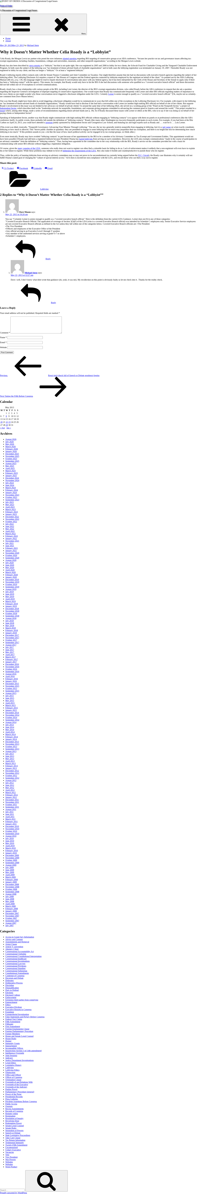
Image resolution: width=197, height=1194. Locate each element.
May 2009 (9, 872)
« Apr (2, 428)
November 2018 (12, 611)
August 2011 (10, 809)
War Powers (10, 1159)
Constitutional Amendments (17, 973)
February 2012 (11, 795)
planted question (70, 58)
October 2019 (11, 584)
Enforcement (10, 997)
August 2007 (10, 923)
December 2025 (12, 454)
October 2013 (11, 746)
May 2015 (9, 700)
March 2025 (10, 471)
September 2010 (12, 833)
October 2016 (11, 669)
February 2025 (11, 473)
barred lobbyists (86, 139)
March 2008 (10, 906)
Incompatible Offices (14, 1048)
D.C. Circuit (143, 155)
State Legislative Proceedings (17, 1135)
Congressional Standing (15, 968)
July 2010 (9, 838)
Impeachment (11, 1046)
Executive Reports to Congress (18, 1009)
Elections (9, 992)
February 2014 (11, 737)
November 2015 (12, 686)
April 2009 (10, 875)
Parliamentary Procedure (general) (19, 1092)
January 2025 (11, 475)
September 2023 (12, 500)
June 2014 (9, 727)
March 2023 (10, 509)
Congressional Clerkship (15, 954)
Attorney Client (11, 949)
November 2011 (12, 802)
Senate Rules (10, 1128)
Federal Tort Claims (13, 1019)
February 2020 (11, 575)
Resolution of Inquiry (14, 1118)
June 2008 (9, 899)
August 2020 (10, 560)
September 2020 (12, 558)
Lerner (111, 94)
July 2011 (9, 812)
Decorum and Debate (14, 978)
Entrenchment (11, 1002)
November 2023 (12, 495)
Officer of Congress (13, 1077)
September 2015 (12, 691)
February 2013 (11, 766)
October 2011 (11, 804)
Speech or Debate (12, 1133)
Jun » (8, 428)
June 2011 (9, 814)
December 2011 (12, 800)
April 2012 (10, 790)
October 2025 (11, 458)
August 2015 (10, 693)
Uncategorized (11, 1147)
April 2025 (10, 468)
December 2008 (12, 884)
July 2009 (9, 867)
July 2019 (9, 592)
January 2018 (11, 633)
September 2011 (12, 807)
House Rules (10, 1038)
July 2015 (9, 696)
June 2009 (9, 870)
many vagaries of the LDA (29, 148)
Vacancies (9, 1152)
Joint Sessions (11, 1055)
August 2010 (10, 836)
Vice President (11, 1157)
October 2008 (11, 889)
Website (3, 347)
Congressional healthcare (16, 959)
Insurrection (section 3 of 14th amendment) (23, 1051)
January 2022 (11, 538)
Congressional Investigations (17, 961)
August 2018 (10, 618)
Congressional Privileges (15, 966)
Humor (8, 1041)
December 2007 (12, 913)
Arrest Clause (11, 944)
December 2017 (12, 635)
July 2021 (9, 543)
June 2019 (9, 594)
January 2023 (11, 514)
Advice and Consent (14, 939)
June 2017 (9, 650)
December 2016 (12, 664)
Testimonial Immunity (14, 1142)
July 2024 (9, 483)
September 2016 (12, 671)
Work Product (11, 1167)
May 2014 (9, 729)
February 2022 (11, 536)
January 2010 (11, 853)
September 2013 (12, 749)
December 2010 (12, 826)
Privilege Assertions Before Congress (21, 1101)
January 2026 (11, 451)
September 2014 (12, 720)
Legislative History (13, 1065)
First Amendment (12, 1026)
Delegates (9, 980)
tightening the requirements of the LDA (79, 151)
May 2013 (9, 758)
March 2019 (10, 601)
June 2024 (9, 485)
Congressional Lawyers (15, 963)
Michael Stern (33, 45)
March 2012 (10, 792)
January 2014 (11, 739)
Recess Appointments (14, 1109)
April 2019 (10, 599)
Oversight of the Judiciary (16, 1087)
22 (7, 422)
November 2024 (12, 480)
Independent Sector (8, 108)
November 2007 (12, 916)
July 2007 (9, 925)
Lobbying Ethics (12, 1070)
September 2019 (12, 587)
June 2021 (9, 546)
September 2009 (12, 862)
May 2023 (9, 504)
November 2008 (12, 887)
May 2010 (9, 843)
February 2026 (11, 449)
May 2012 (9, 788)
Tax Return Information (15, 1140)
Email (3, 342)
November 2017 (12, 638)
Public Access (11, 1104)
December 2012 (12, 771)
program (49, 122)
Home (8, 38)
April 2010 (10, 846)
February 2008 (11, 908)
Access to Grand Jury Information (19, 937)
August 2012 (10, 780)
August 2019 (10, 589)
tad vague (167, 127)
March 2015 (10, 705)
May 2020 (9, 567)
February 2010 (11, 850)
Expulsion (9, 1012)
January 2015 (11, 710)
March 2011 (10, 819)
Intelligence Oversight (14, 1053)
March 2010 (10, 848)
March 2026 (10, 446)
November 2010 (12, 829)
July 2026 (9, 442)
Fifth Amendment (12, 1021)
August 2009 (10, 865)
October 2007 (11, 918)
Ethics (8, 1005)
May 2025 (9, 466)
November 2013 (12, 744)
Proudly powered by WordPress (13, 1193)
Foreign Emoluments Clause (17, 1029)
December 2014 (12, 713)
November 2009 (12, 858)
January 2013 (11, 768)
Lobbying (44, 189)
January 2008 (11, 911)
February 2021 (11, 548)
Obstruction (10, 1072)
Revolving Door (12, 1121)
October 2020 (11, 555)
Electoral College (12, 995)
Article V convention (14, 946)
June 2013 (9, 756)
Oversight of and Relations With (19, 1082)
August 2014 (10, 722)
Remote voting (11, 1113)
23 (9, 422)
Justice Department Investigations (19, 1060)
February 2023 (11, 512)
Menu (83, 34)
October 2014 (11, 717)
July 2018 (9, 621)
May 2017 (9, 652)
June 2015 (9, 698)
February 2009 (11, 879)
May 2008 (9, 901)
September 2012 (12, 778)
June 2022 (9, 526)
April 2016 (10, 676)
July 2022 (9, 524)
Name (3, 337)
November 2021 (12, 541)
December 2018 (12, 608)
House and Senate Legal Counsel (19, 1036)
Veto (7, 1155)
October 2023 (11, 497)
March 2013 (10, 763)
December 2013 (12, 742)
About (8, 41)
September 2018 (12, 616)
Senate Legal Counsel (14, 1126)
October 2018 (11, 613)
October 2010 (11, 831)
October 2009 (11, 860)
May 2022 (9, 529)
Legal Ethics (10, 1063)
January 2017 (11, 662)
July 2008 (9, 896)
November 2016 (12, 667)
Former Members (12, 1034)
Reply (48, 259)
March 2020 (10, 572)
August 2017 (10, 645)
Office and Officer (13, 1075)
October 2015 (11, 688)
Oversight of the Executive (16, 1084)
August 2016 (10, 674)
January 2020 (11, 577)
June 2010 (9, 841)
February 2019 (11, 604)
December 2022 (12, 517)
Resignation (10, 1116)
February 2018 (11, 630)
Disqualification (12, 988)
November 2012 (12, 773)
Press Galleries (11, 1099)
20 (1, 422)
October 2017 (11, 640)
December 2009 (12, 855)
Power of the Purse (13, 1094)
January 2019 (11, 606)
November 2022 (12, 519)
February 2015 (11, 708)
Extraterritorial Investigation (17, 1014)
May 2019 (9, 596)
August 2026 (10, 439)
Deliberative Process (14, 983)
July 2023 (9, 502)
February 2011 (11, 821)
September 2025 (12, 461)
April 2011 (9, 817)
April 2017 (10, 654)
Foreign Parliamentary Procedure (19, 1031)
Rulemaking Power (13, 1123)
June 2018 (9, 623)
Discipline (9, 985)
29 (7, 425)
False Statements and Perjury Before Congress (24, 1017)
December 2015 (12, 683)
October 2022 (11, 521)
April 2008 (10, 904)
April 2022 (10, 531)
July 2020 (9, 563)
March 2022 (10, 533)
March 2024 (10, 488)
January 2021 (11, 550)
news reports (34, 65)
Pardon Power (11, 1089)
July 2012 (9, 783)
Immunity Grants (12, 1043)
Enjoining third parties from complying (21, 1000)
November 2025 (12, 456)
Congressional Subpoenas (16, 971)
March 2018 (10, 628)
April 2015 (10, 703)
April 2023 (10, 507)
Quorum (8, 1106)
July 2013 (9, 754)
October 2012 (11, 775)
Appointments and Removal (17, 942)
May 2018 (9, 625)
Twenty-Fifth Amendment (16, 1145)
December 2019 (12, 579)
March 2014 (10, 734)
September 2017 (12, 642)
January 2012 (11, 797)
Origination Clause (13, 1080)
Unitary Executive (13, 1150)
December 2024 (12, 478)
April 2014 (10, 732)
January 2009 (11, 882)
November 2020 (12, 553)
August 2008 (10, 894)
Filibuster (9, 1024)
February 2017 (11, 659)
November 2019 (12, 582)
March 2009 (10, 877)
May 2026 (9, 444)
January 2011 (11, 824)
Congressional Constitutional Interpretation (23, 956)
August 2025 (10, 463)
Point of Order (6, 6)
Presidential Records (14, 1096)
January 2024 (11, 492)
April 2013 (10, 761)
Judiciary (9, 1058)
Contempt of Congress (14, 976)
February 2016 (11, 679)
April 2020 (10, 570)
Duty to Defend (12, 990)
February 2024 (11, 490)
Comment (5, 333)
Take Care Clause (12, 1138)
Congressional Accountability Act (19, 951)
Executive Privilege (13, 1007)
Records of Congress (14, 1111)
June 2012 (9, 785)
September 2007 (12, 921)
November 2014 (12, 715)
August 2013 (10, 751)
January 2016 (11, 681)
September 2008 (12, 892)
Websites (9, 1162)
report (2, 111)
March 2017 (10, 657)
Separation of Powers (14, 1130)
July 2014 (9, 725)
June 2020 (9, 565)
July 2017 (9, 647)
